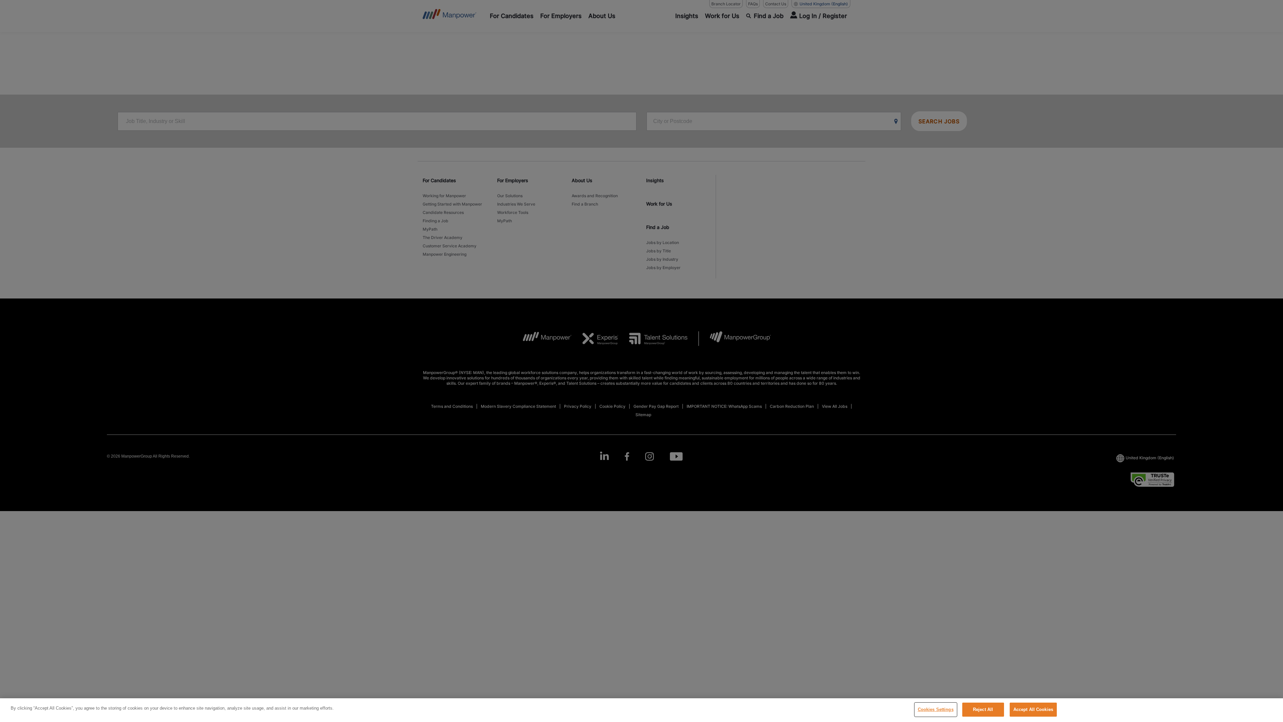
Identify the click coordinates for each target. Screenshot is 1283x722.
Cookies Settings (936, 709)
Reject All (983, 709)
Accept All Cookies (1033, 709)
